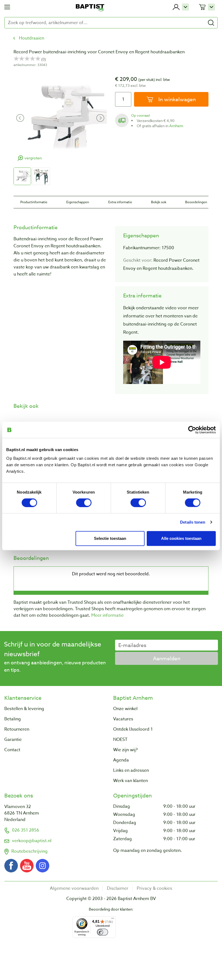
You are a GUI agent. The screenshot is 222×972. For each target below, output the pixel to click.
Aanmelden (166, 658)
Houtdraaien (31, 38)
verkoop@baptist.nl (31, 841)
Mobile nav (7, 7)
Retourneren (16, 729)
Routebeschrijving (29, 851)
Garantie (13, 739)
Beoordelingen (196, 202)
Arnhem (176, 125)
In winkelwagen (176, 99)
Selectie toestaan (110, 538)
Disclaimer (117, 888)
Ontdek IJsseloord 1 (133, 729)
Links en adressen (131, 770)
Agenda (121, 760)
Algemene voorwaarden (74, 888)
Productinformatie (33, 202)
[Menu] (112, 919)
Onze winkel (125, 708)
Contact (12, 750)
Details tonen (192, 522)
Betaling (12, 719)
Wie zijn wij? (125, 750)
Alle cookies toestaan (181, 538)
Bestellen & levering (24, 708)
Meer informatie (107, 615)
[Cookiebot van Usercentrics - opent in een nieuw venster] (192, 430)
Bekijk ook (158, 202)
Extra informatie (120, 202)
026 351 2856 (25, 830)
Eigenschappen (77, 202)
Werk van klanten (130, 780)
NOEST (120, 739)
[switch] (84, 502)
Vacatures (123, 719)
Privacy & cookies (154, 888)
